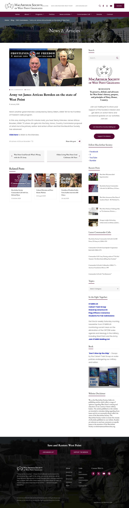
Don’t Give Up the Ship (99, 353)
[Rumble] (109, 474)
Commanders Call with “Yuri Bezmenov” (100, 274)
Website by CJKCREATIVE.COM (103, 502)
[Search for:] (104, 58)
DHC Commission (22, 20)
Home (7, 20)
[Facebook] (103, 6)
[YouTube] (111, 6)
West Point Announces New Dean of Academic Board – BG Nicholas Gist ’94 (110, 199)
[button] (48, 452)
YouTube (93, 157)
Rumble (93, 160)
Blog (12, 20)
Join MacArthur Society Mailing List (104, 127)
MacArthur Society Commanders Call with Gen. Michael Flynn (19, 192)
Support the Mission (104, 136)
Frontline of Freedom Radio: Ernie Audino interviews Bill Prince (69, 192)
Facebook (94, 151)
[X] (107, 6)
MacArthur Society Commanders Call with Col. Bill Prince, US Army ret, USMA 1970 (109, 188)
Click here (13, 135)
